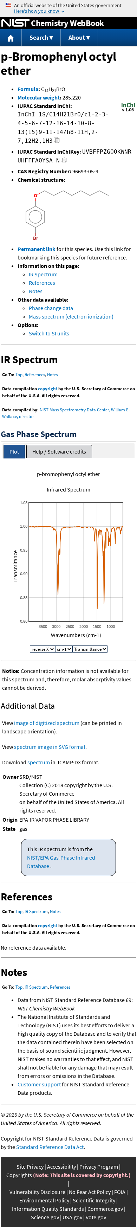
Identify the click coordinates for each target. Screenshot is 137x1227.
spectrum (38, 762)
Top (18, 375)
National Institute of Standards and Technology (15, 23)
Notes (36, 291)
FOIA (119, 1191)
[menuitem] (11, 37)
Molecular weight (39, 97)
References (42, 282)
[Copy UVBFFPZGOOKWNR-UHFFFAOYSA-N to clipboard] (64, 161)
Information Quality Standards (48, 1208)
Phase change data (51, 307)
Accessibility (61, 1166)
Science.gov (45, 1217)
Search (39, 37)
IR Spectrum (43, 274)
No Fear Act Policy (90, 1191)
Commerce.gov (105, 1208)
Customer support (39, 1084)
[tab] (14, 451)
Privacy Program (98, 1166)
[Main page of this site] (11, 37)
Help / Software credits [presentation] (59, 451)
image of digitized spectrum (46, 722)
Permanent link (37, 248)
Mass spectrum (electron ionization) (71, 316)
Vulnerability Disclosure (37, 1191)
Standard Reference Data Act (50, 1146)
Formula (28, 88)
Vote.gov (96, 1217)
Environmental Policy (44, 1200)
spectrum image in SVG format (49, 746)
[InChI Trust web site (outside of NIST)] (128, 110)
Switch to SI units (49, 333)
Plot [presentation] (14, 451)
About (76, 37)
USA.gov (72, 1217)
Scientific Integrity (94, 1200)
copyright (47, 389)
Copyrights (19, 1174)
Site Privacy (30, 1166)
